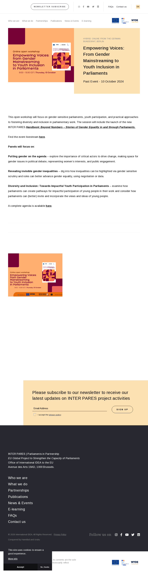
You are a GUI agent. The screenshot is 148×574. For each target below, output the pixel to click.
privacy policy (55, 415)
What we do (27, 21)
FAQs (110, 7)
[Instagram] (79, 7)
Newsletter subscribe (50, 7)
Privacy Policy (60, 534)
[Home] (15, 6)
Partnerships (42, 21)
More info (12, 559)
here (42, 136)
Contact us (121, 7)
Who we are (13, 21)
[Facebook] (83, 7)
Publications (56, 21)
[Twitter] (93, 7)
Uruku (37, 539)
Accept (20, 567)
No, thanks (44, 567)
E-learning (86, 21)
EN (138, 7)
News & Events (72, 21)
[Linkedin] (98, 7)
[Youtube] (88, 7)
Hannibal (26, 539)
